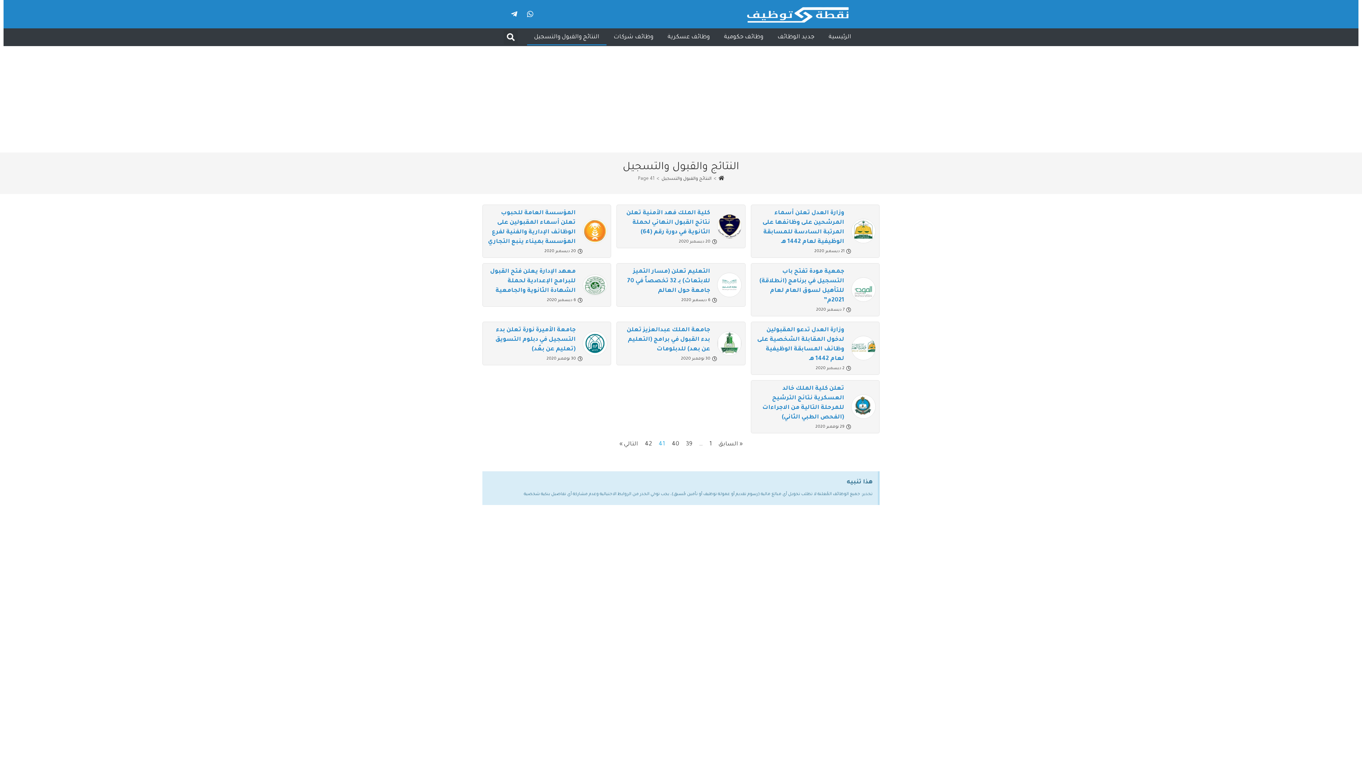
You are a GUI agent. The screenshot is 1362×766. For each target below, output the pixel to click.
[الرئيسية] (721, 179)
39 (689, 444)
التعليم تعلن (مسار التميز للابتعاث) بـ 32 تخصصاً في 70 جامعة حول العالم (668, 281)
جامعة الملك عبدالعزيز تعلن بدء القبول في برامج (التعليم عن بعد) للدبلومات (668, 340)
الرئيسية (840, 37)
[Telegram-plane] (514, 14)
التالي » (628, 444)
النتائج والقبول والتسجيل (566, 37)
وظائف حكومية (743, 37)
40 (675, 444)
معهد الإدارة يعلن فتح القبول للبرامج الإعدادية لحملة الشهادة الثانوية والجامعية (533, 281)
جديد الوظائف (795, 37)
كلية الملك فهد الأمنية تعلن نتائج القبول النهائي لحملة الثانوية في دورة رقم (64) (668, 222)
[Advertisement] (681, 99)
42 (648, 444)
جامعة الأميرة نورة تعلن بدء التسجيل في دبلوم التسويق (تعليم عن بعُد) (535, 340)
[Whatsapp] (530, 14)
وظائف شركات (633, 37)
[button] (511, 37)
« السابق (731, 444)
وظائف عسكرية (689, 37)
